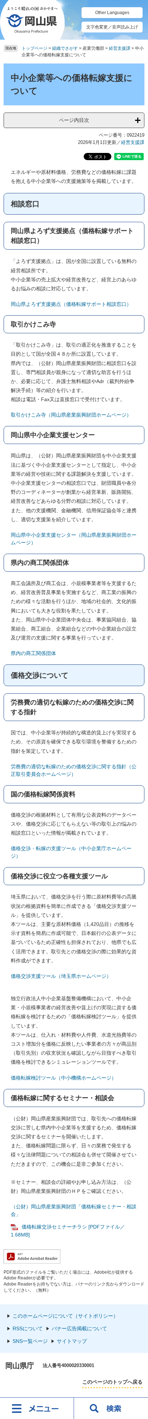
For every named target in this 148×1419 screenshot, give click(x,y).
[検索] (111, 1408)
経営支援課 (119, 48)
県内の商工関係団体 (33, 653)
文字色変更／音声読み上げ (112, 27)
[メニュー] (37, 1408)
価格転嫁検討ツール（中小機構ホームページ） (63, 1078)
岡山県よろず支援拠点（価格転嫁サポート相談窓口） (71, 304)
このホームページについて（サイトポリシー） (65, 1316)
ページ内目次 (74, 120)
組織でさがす (65, 48)
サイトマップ (72, 1341)
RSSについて (28, 1328)
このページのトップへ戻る (112, 1382)
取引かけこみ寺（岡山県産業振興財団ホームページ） (71, 415)
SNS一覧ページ (30, 1341)
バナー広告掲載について (79, 1328)
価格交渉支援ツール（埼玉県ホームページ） (61, 976)
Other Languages (112, 12)
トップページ (34, 48)
